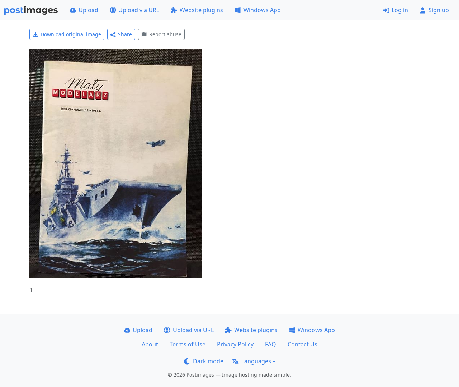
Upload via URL (138, 10)
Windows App (262, 10)
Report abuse (165, 34)
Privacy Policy (235, 344)
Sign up (439, 10)
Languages (256, 361)
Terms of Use (187, 344)
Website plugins (201, 10)
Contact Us (302, 344)
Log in (400, 10)
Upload (88, 10)
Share (125, 34)
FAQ (270, 344)
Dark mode (208, 361)
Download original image (71, 34)
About (150, 344)
